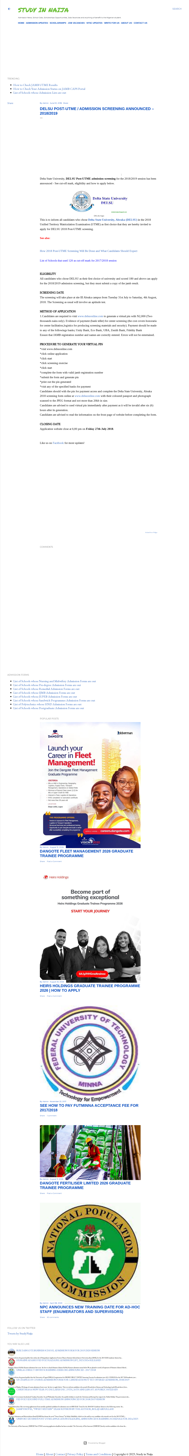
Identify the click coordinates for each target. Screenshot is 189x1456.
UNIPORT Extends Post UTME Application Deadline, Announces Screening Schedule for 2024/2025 (77, 1418)
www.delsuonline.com (90, 316)
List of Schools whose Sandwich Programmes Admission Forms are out (54, 700)
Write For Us (111, 23)
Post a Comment (54, 861)
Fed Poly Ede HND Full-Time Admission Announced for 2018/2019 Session (60, 1399)
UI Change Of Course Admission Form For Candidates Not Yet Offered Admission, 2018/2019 (72, 1379)
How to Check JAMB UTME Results (35, 85)
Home (21, 23)
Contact (60, 1454)
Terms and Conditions (98, 1454)
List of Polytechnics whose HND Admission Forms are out (47, 704)
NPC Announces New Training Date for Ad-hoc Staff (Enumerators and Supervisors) (90, 1309)
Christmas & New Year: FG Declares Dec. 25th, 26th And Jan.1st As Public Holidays (67, 1389)
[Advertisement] (92, 45)
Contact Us (140, 23)
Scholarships (58, 23)
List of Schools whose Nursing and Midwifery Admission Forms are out (54, 681)
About (49, 1454)
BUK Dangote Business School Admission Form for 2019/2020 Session (58, 1350)
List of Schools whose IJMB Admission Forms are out (44, 693)
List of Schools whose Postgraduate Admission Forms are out (48, 708)
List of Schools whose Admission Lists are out (39, 93)
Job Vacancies (76, 23)
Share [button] (10, 103)
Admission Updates (37, 23)
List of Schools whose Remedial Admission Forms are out (46, 689)
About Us (126, 23)
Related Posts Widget (151, 532)
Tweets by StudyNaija (19, 1333)
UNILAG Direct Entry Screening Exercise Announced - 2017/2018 (56, 1370)
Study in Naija (43, 9)
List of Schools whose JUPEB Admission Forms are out (45, 696)
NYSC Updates (94, 23)
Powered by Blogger (97, 1443)
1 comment (52, 1115)
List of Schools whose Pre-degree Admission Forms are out (47, 685)
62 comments (53, 1317)
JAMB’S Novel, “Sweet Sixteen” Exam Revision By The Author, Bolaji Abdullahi (65, 1409)
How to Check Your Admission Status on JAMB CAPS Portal (49, 89)
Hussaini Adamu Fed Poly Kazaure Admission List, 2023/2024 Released (58, 1360)
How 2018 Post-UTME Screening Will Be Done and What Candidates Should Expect (88, 250)
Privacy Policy (75, 1454)
